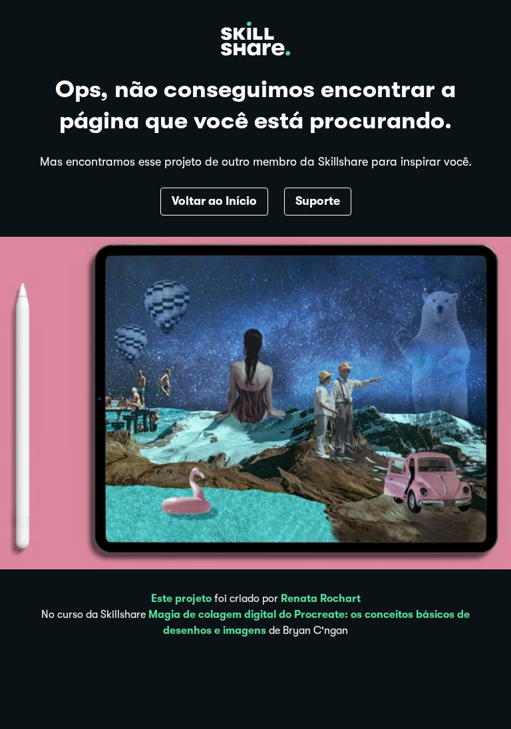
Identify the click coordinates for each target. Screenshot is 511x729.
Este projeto (181, 599)
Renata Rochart (321, 599)
